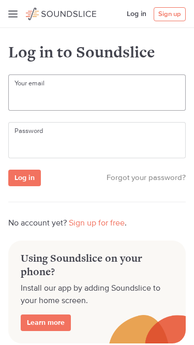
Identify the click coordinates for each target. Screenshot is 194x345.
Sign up (169, 14)
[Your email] (97, 99)
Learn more (46, 322)
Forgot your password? (146, 178)
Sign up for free (97, 223)
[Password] (97, 146)
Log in (136, 14)
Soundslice (46, 12)
